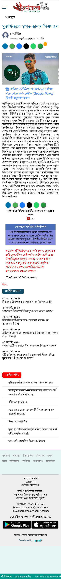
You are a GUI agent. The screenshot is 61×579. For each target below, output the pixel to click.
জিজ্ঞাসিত (28, 455)
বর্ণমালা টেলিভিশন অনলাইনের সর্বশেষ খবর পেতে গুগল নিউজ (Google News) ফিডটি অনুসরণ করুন (29, 93)
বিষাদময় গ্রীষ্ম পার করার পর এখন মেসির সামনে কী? (27, 302)
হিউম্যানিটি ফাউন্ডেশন (37, 535)
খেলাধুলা (10, 17)
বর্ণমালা (6, 455)
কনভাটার (50, 461)
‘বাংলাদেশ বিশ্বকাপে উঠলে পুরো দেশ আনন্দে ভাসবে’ (27, 311)
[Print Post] (5, 46)
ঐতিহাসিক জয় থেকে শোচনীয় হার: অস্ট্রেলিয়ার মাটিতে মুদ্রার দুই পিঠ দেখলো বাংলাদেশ (28, 356)
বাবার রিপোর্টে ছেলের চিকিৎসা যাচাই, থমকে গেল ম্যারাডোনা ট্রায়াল (25, 322)
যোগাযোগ (38, 461)
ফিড (4, 461)
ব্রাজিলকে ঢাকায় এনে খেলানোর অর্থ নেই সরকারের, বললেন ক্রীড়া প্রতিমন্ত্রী (30, 334)
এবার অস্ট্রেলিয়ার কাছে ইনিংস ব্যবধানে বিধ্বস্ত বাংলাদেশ (29, 345)
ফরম (49, 455)
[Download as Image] (12, 46)
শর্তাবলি (26, 461)
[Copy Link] (40, 46)
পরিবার (16, 455)
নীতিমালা (14, 461)
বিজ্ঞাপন (40, 455)
